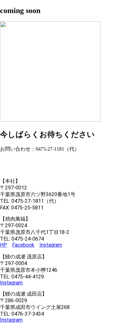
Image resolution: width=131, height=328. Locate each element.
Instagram (50, 245)
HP (3, 245)
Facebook (23, 245)
